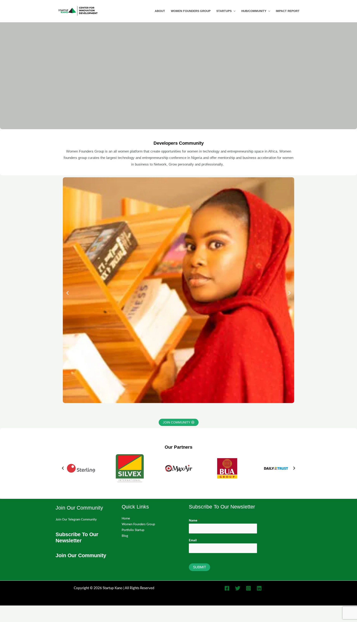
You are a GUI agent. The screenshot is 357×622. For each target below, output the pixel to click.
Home (126, 518)
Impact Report (288, 11)
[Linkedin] (259, 588)
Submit (199, 567)
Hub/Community (253, 11)
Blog (125, 535)
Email (194, 540)
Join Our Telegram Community (76, 519)
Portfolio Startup (133, 530)
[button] (233, 11)
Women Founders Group (191, 11)
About (160, 11)
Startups (224, 11)
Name (194, 520)
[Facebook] (227, 588)
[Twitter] (237, 588)
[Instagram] (248, 588)
